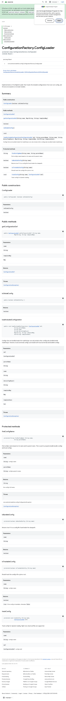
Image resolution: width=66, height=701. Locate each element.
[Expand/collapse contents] (11, 26)
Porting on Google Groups (30, 687)
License (25, 693)
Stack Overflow (49, 684)
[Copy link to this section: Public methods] (18, 222)
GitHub (4, 687)
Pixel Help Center (49, 674)
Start (59, 20)
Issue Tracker (48, 687)
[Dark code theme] (63, 195)
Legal (20, 693)
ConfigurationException (11, 285)
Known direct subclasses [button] (25, 71)
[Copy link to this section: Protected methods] (21, 427)
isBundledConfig (17, 160)
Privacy (31, 693)
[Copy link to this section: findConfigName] (16, 432)
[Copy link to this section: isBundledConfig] (15, 515)
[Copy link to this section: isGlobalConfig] (14, 294)
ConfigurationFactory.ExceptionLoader (13, 72)
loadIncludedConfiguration (12, 137)
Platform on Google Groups (30, 681)
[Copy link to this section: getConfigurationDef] (19, 227)
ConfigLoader (8, 103)
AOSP (3, 21)
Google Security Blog (28, 679)
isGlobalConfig (8, 128)
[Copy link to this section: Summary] (12, 94)
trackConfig (15, 174)
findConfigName (17, 153)
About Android (6, 693)
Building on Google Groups (30, 684)
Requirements (5, 674)
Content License (47, 659)
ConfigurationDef (9, 114)
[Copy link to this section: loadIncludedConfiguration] (23, 320)
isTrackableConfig (17, 167)
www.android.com (49, 679)
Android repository (6, 671)
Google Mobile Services (51, 681)
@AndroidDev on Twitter (29, 674)
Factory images (6, 681)
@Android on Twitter (28, 671)
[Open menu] (2, 2)
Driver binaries (5, 684)
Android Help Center (50, 671)
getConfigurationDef (10, 118)
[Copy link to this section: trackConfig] (12, 612)
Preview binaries (6, 679)
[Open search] (43, 2)
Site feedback (38, 693)
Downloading (5, 676)
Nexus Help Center (49, 676)
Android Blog (26, 676)
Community (14, 693)
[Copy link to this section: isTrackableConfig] (17, 562)
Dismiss (49, 20)
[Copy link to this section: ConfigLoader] (14, 190)
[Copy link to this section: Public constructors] (22, 186)
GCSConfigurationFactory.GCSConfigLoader (36, 72)
